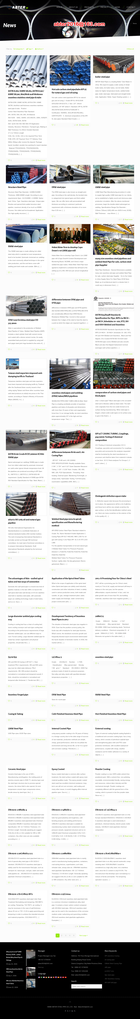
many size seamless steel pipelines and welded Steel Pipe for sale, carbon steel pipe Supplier (113, 261)
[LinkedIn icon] (72, 1011)
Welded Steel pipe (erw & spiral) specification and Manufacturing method (67, 522)
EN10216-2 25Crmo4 (61, 894)
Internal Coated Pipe (61, 728)
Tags (30, 49)
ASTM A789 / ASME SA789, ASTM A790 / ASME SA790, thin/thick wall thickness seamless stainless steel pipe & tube (26, 94)
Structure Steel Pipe (17, 187)
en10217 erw (109, 971)
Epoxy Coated (58, 769)
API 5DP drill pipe (111, 982)
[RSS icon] (74, 1011)
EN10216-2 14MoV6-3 (61, 810)
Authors (39, 49)
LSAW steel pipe (102, 187)
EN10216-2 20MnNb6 (61, 853)
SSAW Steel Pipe (102, 695)
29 (77, 125)
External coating (102, 728)
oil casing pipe (110, 960)
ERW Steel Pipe (59, 695)
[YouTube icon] (70, 1011)
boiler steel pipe (102, 77)
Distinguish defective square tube (110, 496)
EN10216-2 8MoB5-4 (17, 810)
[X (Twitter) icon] (68, 1011)
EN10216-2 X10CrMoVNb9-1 (108, 853)
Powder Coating (102, 769)
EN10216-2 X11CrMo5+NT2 (20, 894)
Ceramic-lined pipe (17, 769)
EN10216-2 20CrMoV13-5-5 (20, 853)
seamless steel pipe (104, 657)
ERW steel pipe (59, 187)
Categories (19, 49)
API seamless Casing (112, 956)
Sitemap (41, 967)
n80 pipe (108, 967)
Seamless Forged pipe (18, 695)
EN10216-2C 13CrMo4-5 (106, 810)
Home (127, 23)
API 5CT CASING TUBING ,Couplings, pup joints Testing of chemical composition (112, 437)
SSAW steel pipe (15, 246)
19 (77, 216)
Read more (41, 160)
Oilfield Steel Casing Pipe (113, 963)
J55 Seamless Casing (112, 979)
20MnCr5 (99, 616)
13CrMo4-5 (57, 657)
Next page (83, 935)
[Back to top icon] (70, 1002)
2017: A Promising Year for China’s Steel (113, 578)
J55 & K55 (12, 657)
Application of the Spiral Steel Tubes (68, 578)
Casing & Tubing (15, 714)
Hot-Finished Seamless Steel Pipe (110, 714)
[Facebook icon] (65, 1011)
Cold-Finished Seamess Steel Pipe (67, 714)
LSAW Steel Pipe (15, 728)
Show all (131, 49)
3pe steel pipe (109, 975)
